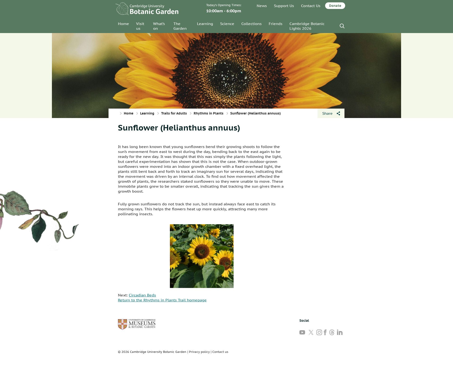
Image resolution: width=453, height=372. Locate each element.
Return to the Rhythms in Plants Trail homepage (162, 300)
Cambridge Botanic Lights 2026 (306, 26)
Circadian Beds (142, 295)
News (262, 5)
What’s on (159, 26)
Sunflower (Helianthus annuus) (179, 127)
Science (227, 23)
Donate (335, 6)
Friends (275, 23)
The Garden (180, 26)
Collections (251, 23)
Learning (205, 23)
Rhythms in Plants (208, 113)
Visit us (140, 26)
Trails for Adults (174, 113)
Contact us (220, 352)
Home (123, 23)
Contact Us (310, 5)
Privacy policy (199, 352)
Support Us (284, 5)
